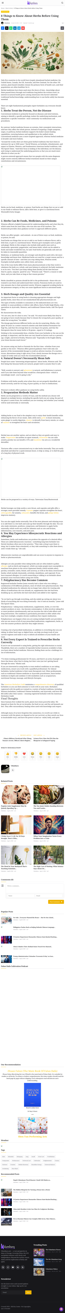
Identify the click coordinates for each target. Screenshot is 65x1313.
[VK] (18, 1267)
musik (33, 1156)
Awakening (5, 1168)
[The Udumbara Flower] (39, 1252)
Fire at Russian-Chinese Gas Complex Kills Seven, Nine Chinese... (34, 1219)
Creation (12, 1164)
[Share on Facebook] (2, 28)
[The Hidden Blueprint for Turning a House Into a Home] (6, 1192)
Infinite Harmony (23, 1164)
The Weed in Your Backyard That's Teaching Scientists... (14, 867)
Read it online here (32, 1108)
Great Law (41, 1156)
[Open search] (62, 3)
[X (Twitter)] (3, 1267)
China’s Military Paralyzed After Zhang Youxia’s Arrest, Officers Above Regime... (16, 739)
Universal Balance (50, 1164)
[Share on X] (6, 28)
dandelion (38, 440)
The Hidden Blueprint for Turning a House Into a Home (31, 1190)
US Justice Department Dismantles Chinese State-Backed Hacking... (35, 937)
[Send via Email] (23, 28)
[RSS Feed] (13, 770)
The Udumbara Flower (53, 1250)
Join (28, 1292)
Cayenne (29, 510)
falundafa (11, 1156)
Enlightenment (47, 1160)
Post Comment (55, 902)
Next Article (38, 735)
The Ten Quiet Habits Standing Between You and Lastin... (48, 807)
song (27, 1156)
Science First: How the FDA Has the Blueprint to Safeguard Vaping (46, 739)
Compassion (5, 1160)
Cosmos (57, 1160)
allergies (4, 566)
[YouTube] (13, 1267)
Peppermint (10, 437)
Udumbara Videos (52, 1269)
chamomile (43, 437)
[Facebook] (8, 1267)
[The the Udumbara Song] (39, 1262)
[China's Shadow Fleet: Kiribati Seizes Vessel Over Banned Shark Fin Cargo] (6, 949)
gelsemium (28, 370)
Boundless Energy (36, 1164)
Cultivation (37, 1160)
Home (2, 8)
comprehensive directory (44, 684)
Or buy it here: (32, 1111)
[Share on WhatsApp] (11, 28)
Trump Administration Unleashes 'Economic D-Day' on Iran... (33, 956)
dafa (3, 1156)
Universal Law (27, 1160)
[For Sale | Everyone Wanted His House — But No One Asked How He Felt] (6, 920)
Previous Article (25, 735)
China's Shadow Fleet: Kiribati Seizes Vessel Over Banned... (32, 947)
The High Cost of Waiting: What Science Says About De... (48, 867)
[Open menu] (3, 3)
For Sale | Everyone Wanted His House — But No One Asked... (33, 918)
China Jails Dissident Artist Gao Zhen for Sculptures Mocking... (33, 1209)
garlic (43, 418)
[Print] (62, 28)
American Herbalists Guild (14, 684)
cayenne (6, 422)
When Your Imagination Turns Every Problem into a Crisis (47, 837)
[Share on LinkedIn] (15, 28)
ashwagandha (6, 513)
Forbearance (15, 1160)
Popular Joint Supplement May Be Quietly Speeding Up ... (13, 807)
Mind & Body (9, 8)
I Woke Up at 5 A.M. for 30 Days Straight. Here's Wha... (13, 837)
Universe (4, 1164)
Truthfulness (51, 1156)
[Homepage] (32, 3)
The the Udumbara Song (54, 1259)
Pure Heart (15, 1168)
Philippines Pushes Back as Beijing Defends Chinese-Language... (34, 927)
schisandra (25, 513)
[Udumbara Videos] (39, 1272)
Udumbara (15, 766)
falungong (20, 1156)
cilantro (29, 420)
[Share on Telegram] (19, 28)
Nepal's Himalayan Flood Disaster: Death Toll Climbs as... (32, 1180)
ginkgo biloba (53, 513)
